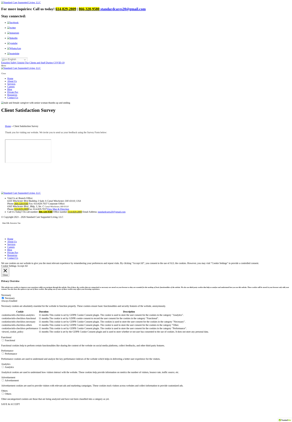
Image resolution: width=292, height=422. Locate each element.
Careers (11, 86)
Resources (12, 95)
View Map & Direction (58, 209)
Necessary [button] (6, 295)
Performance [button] (7, 350)
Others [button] (4, 390)
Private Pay (12, 92)
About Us (12, 81)
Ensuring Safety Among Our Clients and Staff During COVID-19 (32, 62)
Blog (9, 89)
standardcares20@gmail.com (123, 9)
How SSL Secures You (11, 223)
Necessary (10, 298)
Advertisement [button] (8, 377)
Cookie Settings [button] (8, 266)
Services (11, 84)
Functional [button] (6, 337)
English (11, 59)
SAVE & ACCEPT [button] (10, 404)
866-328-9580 (21, 203)
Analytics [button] (5, 364)
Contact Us (12, 97)
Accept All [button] (22, 266)
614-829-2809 (21, 209)
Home (10, 78)
